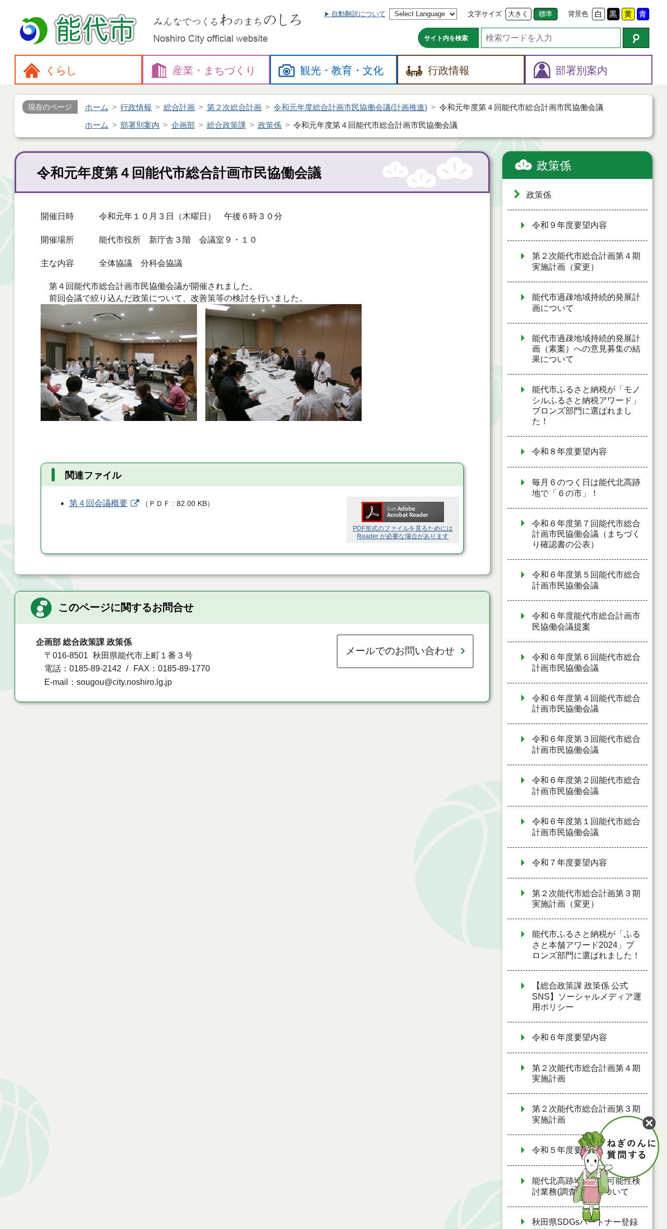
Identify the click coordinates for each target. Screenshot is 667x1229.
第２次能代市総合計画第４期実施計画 (586, 1073)
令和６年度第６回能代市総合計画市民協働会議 (586, 662)
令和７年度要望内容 (569, 862)
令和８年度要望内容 (569, 451)
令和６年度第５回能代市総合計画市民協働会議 (586, 580)
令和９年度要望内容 (569, 225)
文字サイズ (485, 14)
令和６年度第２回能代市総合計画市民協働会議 (586, 786)
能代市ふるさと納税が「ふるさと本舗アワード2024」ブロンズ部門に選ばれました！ (586, 945)
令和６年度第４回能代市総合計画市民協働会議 (586, 704)
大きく (518, 14)
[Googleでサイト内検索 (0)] (636, 38)
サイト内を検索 (446, 38)
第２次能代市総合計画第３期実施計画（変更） (586, 899)
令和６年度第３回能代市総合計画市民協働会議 (586, 744)
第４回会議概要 (98, 503)
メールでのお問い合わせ (399, 650)
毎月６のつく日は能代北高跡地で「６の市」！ (586, 488)
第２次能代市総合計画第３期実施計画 (586, 1114)
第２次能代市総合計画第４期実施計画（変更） (586, 261)
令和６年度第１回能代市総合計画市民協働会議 (586, 827)
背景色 (578, 14)
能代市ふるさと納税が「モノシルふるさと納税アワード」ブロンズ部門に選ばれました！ (586, 405)
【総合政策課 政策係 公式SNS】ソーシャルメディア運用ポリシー (586, 996)
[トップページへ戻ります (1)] (80, 30)
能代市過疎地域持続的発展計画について (586, 302)
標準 (545, 14)
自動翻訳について (358, 14)
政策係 (554, 165)
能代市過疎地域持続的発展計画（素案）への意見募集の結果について (586, 349)
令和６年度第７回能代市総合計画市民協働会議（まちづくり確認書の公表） (586, 534)
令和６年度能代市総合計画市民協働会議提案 (586, 621)
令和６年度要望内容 (569, 1037)
